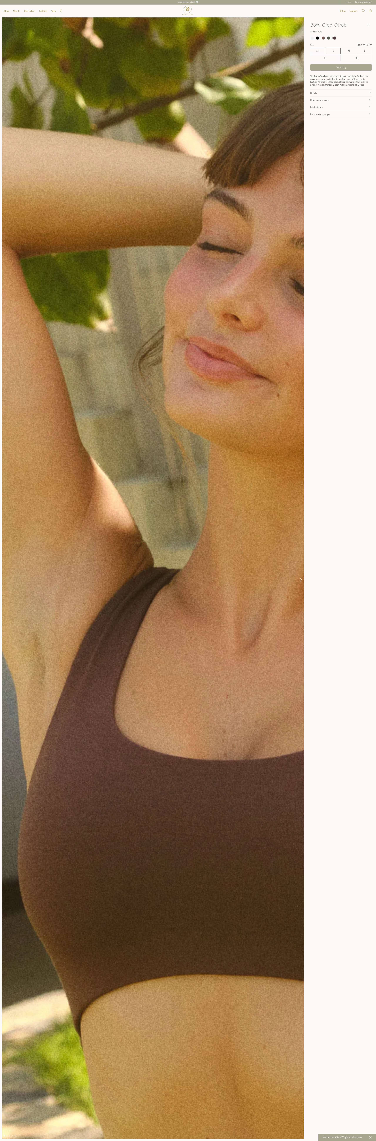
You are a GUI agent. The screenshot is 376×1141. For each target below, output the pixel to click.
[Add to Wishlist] (368, 25)
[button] (61, 11)
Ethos (343, 11)
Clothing (43, 11)
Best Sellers (29, 11)
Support (353, 11)
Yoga (53, 11)
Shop (6, 11)
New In (16, 11)
